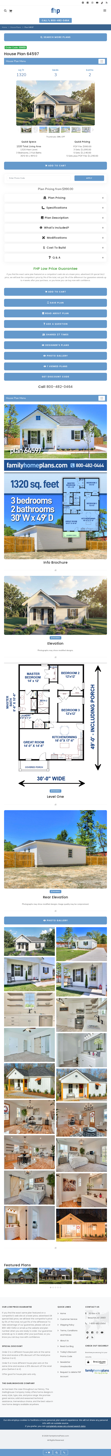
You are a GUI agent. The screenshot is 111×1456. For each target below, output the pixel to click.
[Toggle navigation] (101, 61)
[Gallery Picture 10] (81, 1085)
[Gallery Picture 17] (29, 1223)
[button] (50, 1287)
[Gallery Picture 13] (29, 1152)
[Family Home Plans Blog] (106, 2)
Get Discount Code (55, 376)
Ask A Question (56, 324)
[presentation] (6, 1276)
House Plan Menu (16, 61)
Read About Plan (56, 313)
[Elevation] (55, 103)
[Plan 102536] (55, 1276)
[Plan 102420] (90, 1276)
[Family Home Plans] (55, 11)
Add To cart (56, 291)
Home (4, 27)
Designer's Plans (57, 345)
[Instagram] (92, 2)
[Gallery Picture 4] (81, 979)
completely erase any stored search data (65, 1426)
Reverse (56, 638)
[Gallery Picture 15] (29, 1188)
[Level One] (55, 725)
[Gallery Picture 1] (29, 941)
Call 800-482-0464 (55, 20)
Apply (89, 178)
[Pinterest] (83, 2)
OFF (63, 137)
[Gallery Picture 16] (81, 1190)
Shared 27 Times (57, 334)
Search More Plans (57, 37)
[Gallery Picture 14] (81, 1155)
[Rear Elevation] (55, 849)
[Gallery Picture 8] (81, 1050)
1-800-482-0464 (97, 1323)
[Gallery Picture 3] (29, 974)
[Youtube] (97, 2)
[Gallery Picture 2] (81, 944)
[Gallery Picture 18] (81, 1225)
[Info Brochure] (55, 481)
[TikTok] (101, 2)
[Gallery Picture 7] (29, 1045)
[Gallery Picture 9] (29, 1081)
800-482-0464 (59, 386)
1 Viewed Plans (57, 366)
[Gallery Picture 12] (81, 1120)
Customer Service (68, 1319)
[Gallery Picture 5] (29, 1010)
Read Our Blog (67, 1346)
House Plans (15, 27)
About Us (64, 1340)
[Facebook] (87, 2)
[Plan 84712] (20, 1276)
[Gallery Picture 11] (29, 1117)
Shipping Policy (67, 1324)
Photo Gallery (57, 355)
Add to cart (56, 165)
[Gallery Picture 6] (81, 1015)
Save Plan (56, 302)
